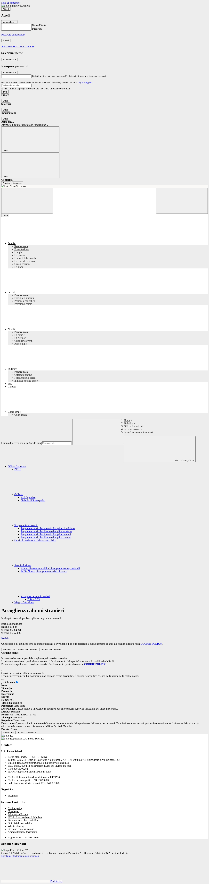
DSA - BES (33, 599)
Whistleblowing (16, 826)
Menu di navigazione (184, 460)
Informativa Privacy (18, 814)
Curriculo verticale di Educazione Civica (35, 540)
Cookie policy (15, 808)
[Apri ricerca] (182, 201)
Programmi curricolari (26, 525)
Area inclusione (132, 429)
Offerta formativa (133, 426)
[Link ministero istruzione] (15, 5)
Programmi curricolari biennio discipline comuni (46, 537)
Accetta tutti (51, 649)
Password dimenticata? (13, 34)
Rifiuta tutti (28, 649)
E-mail (35, 76)
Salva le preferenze (26, 732)
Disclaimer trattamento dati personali (20, 856)
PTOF (17, 469)
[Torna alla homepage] (104, 186)
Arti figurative (28, 497)
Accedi (6, 9)
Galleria (18, 494)
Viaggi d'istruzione (24, 602)
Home (127, 420)
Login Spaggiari (85, 82)
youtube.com (8, 682)
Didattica (128, 423)
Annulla (6, 183)
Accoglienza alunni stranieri (35, 596)
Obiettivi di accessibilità (20, 823)
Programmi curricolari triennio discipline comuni (46, 534)
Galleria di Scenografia (33, 500)
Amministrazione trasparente (22, 832)
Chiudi (5, 101)
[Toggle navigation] (27, 201)
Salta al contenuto (10, 2)
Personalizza (9, 649)
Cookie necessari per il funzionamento (21, 673)
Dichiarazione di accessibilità (23, 820)
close (5, 215)
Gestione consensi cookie (21, 829)
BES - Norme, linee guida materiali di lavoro (44, 571)
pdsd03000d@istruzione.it (42, 762)
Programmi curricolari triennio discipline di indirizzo (48, 528)
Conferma (17, 183)
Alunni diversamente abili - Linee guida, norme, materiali (50, 568)
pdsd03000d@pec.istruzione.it (42, 765)
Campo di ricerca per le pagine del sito (21, 443)
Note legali (13, 811)
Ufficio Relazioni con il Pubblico (25, 817)
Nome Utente (39, 25)
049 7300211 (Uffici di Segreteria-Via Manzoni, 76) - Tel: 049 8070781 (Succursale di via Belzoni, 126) (66, 759)
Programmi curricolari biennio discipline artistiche (46, 531)
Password (37, 28)
